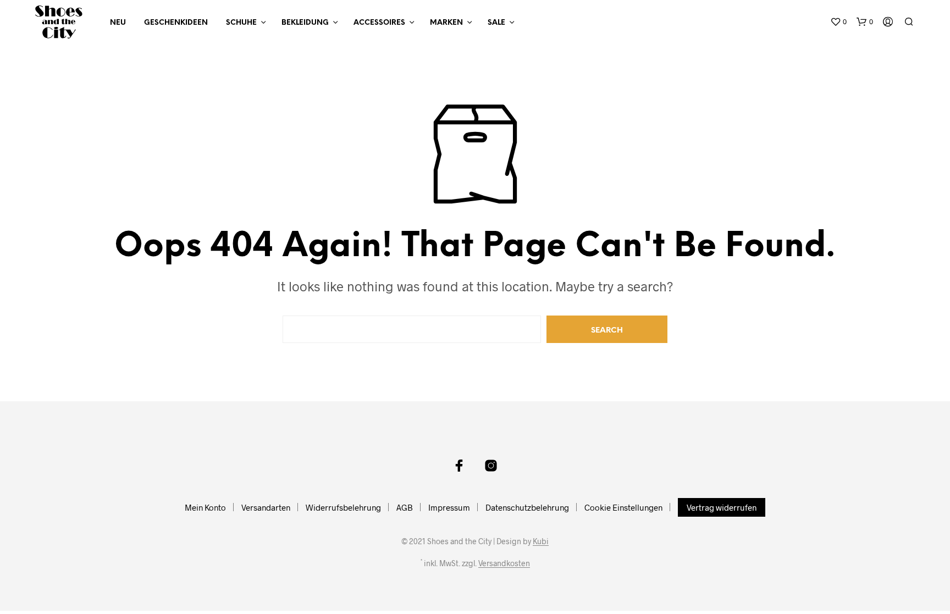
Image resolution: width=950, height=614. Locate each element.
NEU (118, 22)
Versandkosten (504, 563)
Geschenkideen (176, 22)
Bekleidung (305, 22)
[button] (838, 21)
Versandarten (265, 507)
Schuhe (241, 22)
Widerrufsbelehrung (343, 507)
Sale (496, 22)
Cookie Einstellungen (623, 507)
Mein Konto (205, 507)
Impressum (449, 507)
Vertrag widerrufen (721, 507)
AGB (404, 507)
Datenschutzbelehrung (527, 507)
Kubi (541, 541)
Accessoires (379, 22)
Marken (446, 22)
